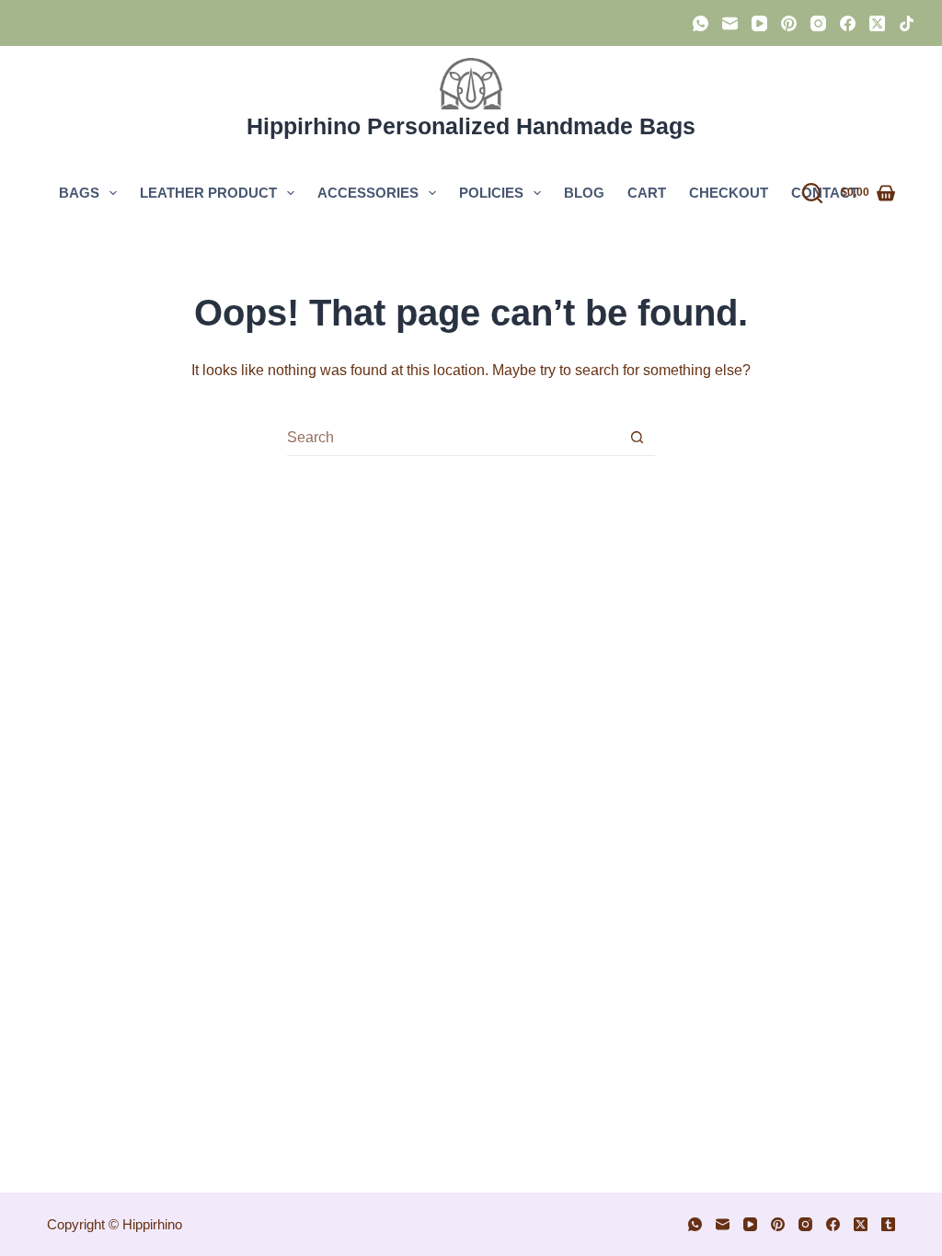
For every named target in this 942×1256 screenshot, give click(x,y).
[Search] (812, 193)
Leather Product (208, 192)
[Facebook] (848, 23)
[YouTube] (759, 23)
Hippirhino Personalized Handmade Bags (471, 126)
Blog (584, 192)
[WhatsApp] (700, 23)
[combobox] (453, 437)
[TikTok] (906, 23)
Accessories (368, 192)
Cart (646, 192)
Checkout (728, 192)
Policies (491, 192)
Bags (79, 192)
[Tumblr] (888, 1224)
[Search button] (637, 437)
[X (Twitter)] (877, 23)
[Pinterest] (789, 23)
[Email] (730, 23)
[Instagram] (818, 23)
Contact (824, 192)
